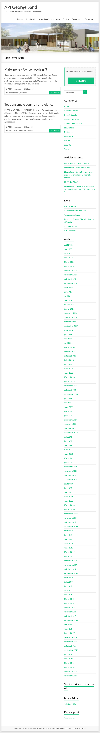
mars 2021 (68, 454)
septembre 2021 (71, 432)
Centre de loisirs (71, 110)
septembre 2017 (71, 620)
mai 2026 (68, 249)
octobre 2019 (70, 522)
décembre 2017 (70, 607)
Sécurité (30, 131)
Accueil (20, 19)
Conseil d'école (13, 93)
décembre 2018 (70, 560)
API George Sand (20, 7)
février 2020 (69, 505)
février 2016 (69, 663)
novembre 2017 (70, 612)
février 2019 (69, 552)
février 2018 (69, 599)
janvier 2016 (69, 667)
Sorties (67, 149)
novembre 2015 (70, 675)
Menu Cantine (70, 206)
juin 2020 (68, 488)
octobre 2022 (70, 390)
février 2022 (69, 411)
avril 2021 (68, 449)
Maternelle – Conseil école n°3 (25, 69)
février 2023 (69, 377)
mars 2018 (68, 594)
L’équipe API (31, 19)
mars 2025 (68, 300)
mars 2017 (68, 629)
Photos (66, 19)
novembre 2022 (70, 385)
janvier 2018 (69, 603)
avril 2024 (68, 343)
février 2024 (69, 347)
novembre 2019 (70, 518)
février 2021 (69, 458)
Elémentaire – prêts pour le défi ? (77, 167)
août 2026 (68, 245)
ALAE (66, 106)
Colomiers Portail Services (75, 210)
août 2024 (68, 330)
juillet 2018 (69, 582)
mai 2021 (68, 445)
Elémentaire (12, 131)
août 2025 (68, 287)
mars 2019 (68, 548)
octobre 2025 (70, 279)
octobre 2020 (70, 475)
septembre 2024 (71, 326)
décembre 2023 (70, 351)
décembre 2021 (70, 420)
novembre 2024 (70, 317)
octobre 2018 (70, 569)
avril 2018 (68, 590)
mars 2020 (68, 501)
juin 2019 (68, 535)
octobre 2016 (70, 646)
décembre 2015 (70, 671)
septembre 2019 (71, 526)
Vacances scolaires (72, 215)
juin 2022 (68, 398)
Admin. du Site (70, 704)
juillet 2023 (69, 360)
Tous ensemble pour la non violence (29, 104)
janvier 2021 (69, 462)
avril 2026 (68, 253)
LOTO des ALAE (71, 182)
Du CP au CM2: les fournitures (76, 163)
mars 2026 (68, 257)
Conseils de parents (72, 119)
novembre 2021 (70, 424)
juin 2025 (68, 292)
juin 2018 (68, 586)
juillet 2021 (69, 437)
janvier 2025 (69, 309)
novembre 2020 (70, 471)
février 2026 (69, 262)
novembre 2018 (70, 565)
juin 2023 (68, 364)
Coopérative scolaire (73, 123)
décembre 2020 (70, 466)
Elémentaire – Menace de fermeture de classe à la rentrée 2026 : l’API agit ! (79, 189)
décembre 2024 (70, 313)
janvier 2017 (69, 633)
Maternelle (24, 93)
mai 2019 (68, 539)
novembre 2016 (70, 641)
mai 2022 (68, 402)
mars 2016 (68, 658)
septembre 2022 (71, 394)
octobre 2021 (70, 428)
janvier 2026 (69, 266)
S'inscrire (80, 80)
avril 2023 (68, 368)
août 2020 (68, 484)
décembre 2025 (70, 270)
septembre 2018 (71, 573)
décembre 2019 (70, 513)
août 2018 (68, 577)
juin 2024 (68, 334)
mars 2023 (68, 373)
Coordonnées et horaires (49, 19)
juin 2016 (68, 654)
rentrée (67, 140)
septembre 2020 (71, 479)
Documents (76, 19)
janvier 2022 (69, 415)
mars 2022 (68, 407)
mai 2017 (68, 624)
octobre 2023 (70, 356)
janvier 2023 (69, 381)
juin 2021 (68, 441)
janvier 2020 (69, 509)
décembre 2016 (70, 637)
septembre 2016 (71, 650)
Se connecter (69, 718)
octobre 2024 (70, 321)
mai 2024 (68, 338)
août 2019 (68, 530)
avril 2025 (68, 296)
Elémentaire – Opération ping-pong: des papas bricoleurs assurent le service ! (79, 175)
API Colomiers (70, 230)
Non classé (68, 136)
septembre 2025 (71, 283)
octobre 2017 (70, 616)
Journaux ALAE (70, 226)
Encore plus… (90, 19)
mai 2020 (68, 492)
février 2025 (69, 304)
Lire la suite (55, 93)
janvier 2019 (69, 556)
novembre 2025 (70, 275)
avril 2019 (68, 543)
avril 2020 (68, 496)
